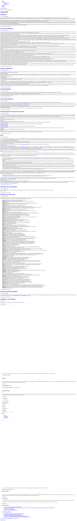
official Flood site (8, 180)
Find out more (4, 396)
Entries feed (5, 416)
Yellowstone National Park (25, 147)
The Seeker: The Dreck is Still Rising (8, 291)
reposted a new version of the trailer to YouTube (46, 294)
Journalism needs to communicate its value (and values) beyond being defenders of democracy (17, 516)
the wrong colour (34, 71)
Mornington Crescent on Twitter (7, 194)
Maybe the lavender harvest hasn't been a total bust (12, 111)
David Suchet (42, 146)
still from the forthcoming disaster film (10, 146)
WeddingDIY (44, 81)
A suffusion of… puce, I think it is (8, 299)
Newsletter (3, 5)
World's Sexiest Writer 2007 (6, 99)
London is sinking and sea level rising (27, 171)
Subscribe (3, 6)
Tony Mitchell (65, 146)
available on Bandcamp (8, 387)
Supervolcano (2, 147)
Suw (4, 510)
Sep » (5, 404)
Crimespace (10, 102)
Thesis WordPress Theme (9, 518)
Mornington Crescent (15, 197)
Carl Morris (5, 509)
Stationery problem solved (6, 68)
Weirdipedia (3, 14)
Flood (1, 135)
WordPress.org (6, 417)
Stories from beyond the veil (6, 28)
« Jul (2, 404)
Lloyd (3, 197)
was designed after (39, 171)
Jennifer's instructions (39, 39)
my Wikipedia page (21, 17)
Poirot (35, 146)
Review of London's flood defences (25, 144)
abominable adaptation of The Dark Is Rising (20, 294)
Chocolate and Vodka (3, 8)
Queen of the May (6, 2)
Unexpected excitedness (5, 88)
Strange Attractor (8, 511)
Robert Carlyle (24, 146)
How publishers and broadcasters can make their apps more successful (14, 513)
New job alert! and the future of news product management (12, 514)
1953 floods (44, 171)
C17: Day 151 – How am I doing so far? (12, 510)
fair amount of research (13, 178)
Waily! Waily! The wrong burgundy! (8, 186)
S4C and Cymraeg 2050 (10, 508)
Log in (5, 415)
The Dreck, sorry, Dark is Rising (7, 181)
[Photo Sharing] (3, 73)
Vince (1, 102)
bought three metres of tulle (11, 33)
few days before (61, 71)
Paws (4, 508)
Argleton (5, 3)
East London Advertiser (24, 155)
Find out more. (4, 383)
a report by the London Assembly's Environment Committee (65, 171)
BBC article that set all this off (9, 173)
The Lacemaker (6, 4)
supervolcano (41, 147)
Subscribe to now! (8, 489)
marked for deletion (48, 18)
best (21, 198)
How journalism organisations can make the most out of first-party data (14, 515)
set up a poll (15, 102)
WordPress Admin (2, 519)
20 (2, 402)
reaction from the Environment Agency (7, 151)
